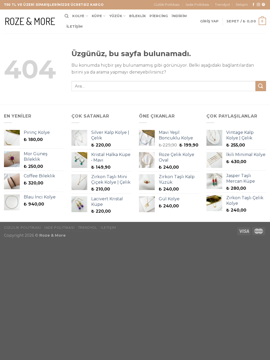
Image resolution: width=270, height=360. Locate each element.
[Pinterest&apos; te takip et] (263, 5)
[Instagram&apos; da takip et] (258, 5)
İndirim (179, 16)
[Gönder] (260, 86)
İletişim (242, 5)
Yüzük (115, 16)
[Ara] (67, 16)
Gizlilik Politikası (167, 5)
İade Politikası (197, 5)
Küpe (97, 16)
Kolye (78, 16)
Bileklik (137, 16)
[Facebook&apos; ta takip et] (253, 5)
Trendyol (222, 5)
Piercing (159, 16)
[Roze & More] (30, 21)
